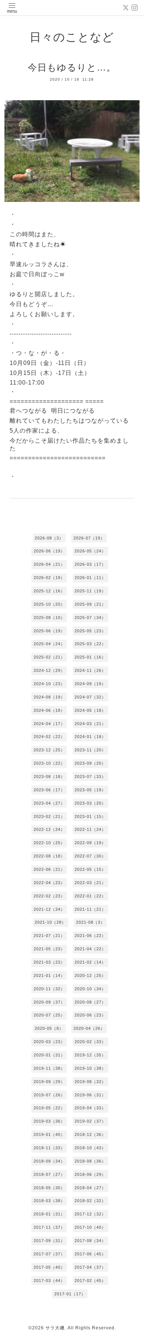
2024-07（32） (90, 697)
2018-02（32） (90, 1200)
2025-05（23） (90, 631)
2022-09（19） (90, 843)
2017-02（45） (90, 1280)
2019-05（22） (49, 1108)
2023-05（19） (90, 790)
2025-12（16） (49, 591)
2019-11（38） (49, 1068)
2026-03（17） (90, 564)
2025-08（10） (49, 617)
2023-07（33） (90, 776)
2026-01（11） (90, 577)
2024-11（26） (90, 670)
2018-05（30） (49, 1188)
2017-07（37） (49, 1254)
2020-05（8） (49, 1028)
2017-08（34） (90, 1240)
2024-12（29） (49, 670)
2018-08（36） (90, 1161)
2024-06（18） (49, 710)
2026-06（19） (49, 551)
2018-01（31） (49, 1214)
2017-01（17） (70, 1294)
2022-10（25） (49, 843)
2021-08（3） (90, 922)
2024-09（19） (90, 683)
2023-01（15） (90, 816)
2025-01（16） (90, 657)
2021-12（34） (49, 909)
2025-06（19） (49, 631)
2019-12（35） (90, 1055)
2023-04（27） (49, 803)
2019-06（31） (90, 1095)
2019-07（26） (49, 1095)
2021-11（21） (90, 909)
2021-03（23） (49, 962)
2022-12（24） (49, 829)
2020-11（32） (49, 989)
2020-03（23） (49, 1041)
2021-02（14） (90, 962)
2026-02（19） (49, 577)
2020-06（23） (90, 1015)
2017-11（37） (49, 1227)
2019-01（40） (49, 1134)
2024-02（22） (49, 736)
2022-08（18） (49, 856)
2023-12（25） (49, 750)
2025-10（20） (49, 604)
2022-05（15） (90, 869)
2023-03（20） (90, 803)
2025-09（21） (90, 604)
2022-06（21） (49, 869)
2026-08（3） (49, 538)
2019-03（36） (49, 1121)
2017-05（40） (49, 1267)
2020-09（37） (49, 1002)
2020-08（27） (90, 1002)
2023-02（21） (49, 816)
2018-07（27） (49, 1174)
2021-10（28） (50, 922)
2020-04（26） (89, 1028)
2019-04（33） (90, 1108)
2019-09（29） (49, 1081)
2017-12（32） (90, 1214)
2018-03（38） (49, 1200)
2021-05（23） (49, 949)
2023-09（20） (90, 763)
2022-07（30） (90, 856)
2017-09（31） (49, 1240)
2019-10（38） (90, 1068)
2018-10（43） (90, 1148)
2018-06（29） (90, 1174)
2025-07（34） (90, 617)
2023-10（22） (49, 763)
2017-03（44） (49, 1280)
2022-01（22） (90, 896)
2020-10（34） (90, 989)
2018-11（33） (49, 1148)
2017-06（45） (90, 1254)
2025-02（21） (49, 657)
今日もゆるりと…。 (72, 67)
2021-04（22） (90, 949)
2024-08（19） (49, 697)
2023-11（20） (90, 750)
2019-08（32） (90, 1081)
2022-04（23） (49, 882)
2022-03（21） (90, 882)
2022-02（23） (49, 896)
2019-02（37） (90, 1121)
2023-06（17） (49, 790)
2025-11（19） (90, 591)
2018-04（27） (90, 1188)
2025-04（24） (49, 644)
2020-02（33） (90, 1041)
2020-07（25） (49, 1015)
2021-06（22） (90, 935)
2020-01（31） (49, 1055)
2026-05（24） (90, 551)
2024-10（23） (49, 683)
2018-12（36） (90, 1134)
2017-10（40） (90, 1227)
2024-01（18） (90, 736)
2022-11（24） (90, 829)
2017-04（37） (90, 1267)
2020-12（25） (90, 975)
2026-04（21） (49, 564)
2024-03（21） (90, 723)
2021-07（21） (49, 935)
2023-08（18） (49, 776)
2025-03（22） (90, 644)
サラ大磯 (55, 1327)
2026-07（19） (89, 538)
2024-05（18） (90, 710)
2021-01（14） (49, 975)
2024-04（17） (49, 723)
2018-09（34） (49, 1161)
